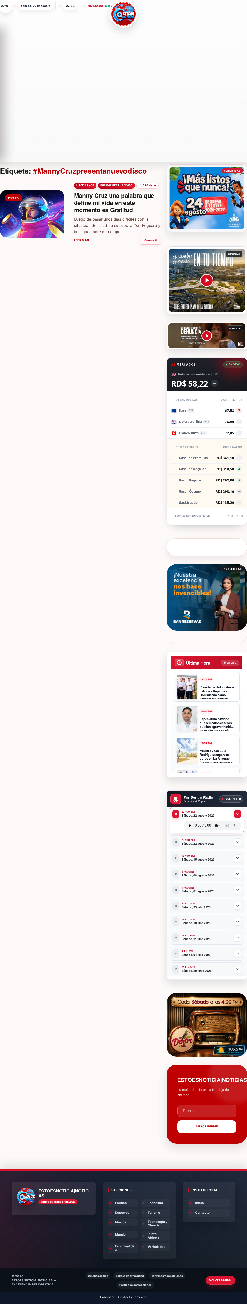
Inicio (199, 1203)
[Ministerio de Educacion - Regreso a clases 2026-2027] (206, 198)
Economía (155, 1203)
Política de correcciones (135, 1285)
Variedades (156, 1247)
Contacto (202, 1212)
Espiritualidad (125, 1248)
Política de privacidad (130, 1276)
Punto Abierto (153, 1236)
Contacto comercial (132, 1297)
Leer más (81, 240)
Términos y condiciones (167, 1276)
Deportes (122, 1212)
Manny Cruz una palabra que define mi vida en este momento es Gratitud (114, 202)
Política (121, 1203)
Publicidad (107, 1297)
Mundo (120, 1234)
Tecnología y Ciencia (158, 1223)
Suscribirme (207, 1126)
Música (120, 1222)
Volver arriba (220, 1280)
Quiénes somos (98, 1276)
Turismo (154, 1212)
